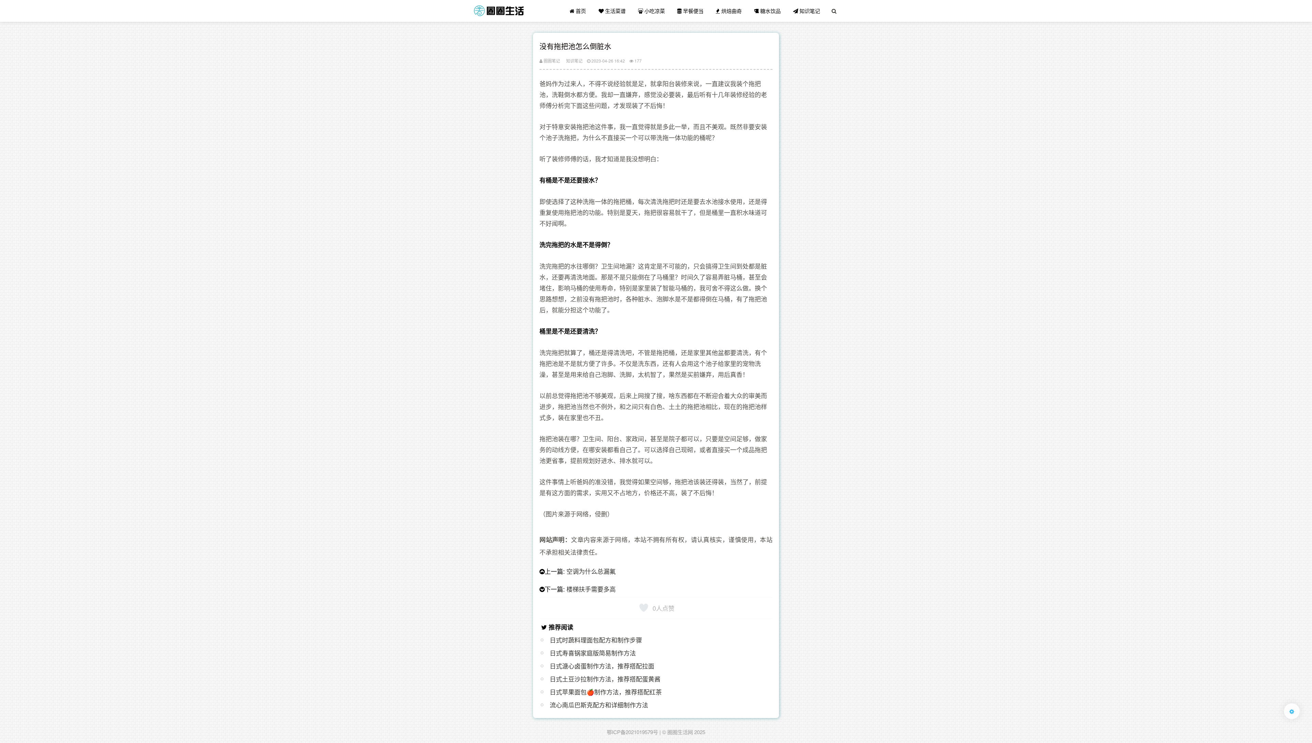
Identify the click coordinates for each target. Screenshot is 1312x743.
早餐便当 (692, 10)
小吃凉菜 (654, 10)
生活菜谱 (615, 10)
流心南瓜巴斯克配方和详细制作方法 (599, 704)
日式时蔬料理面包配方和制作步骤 (596, 639)
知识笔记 (809, 10)
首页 (580, 10)
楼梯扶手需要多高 (591, 588)
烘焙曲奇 (731, 10)
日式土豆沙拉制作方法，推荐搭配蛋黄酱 (605, 678)
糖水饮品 (770, 10)
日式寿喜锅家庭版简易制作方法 (593, 652)
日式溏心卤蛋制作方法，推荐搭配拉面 (602, 665)
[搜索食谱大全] (834, 11)
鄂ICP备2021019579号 (632, 731)
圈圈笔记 (551, 61)
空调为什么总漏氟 (591, 571)
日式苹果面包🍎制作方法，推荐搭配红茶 (606, 691)
